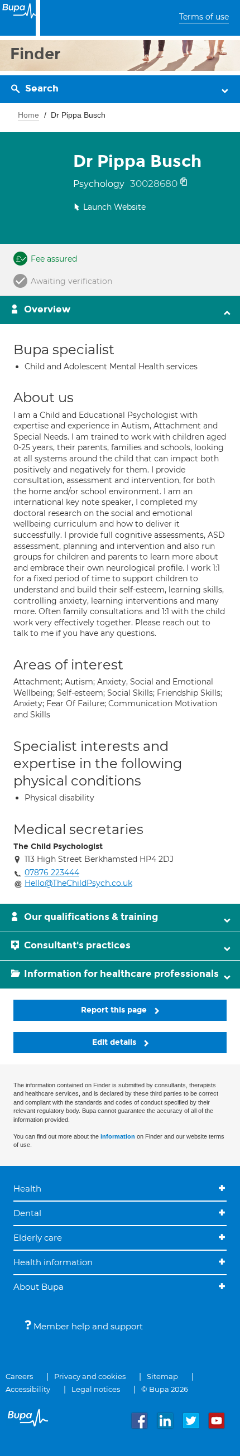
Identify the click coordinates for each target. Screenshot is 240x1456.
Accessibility (28, 1389)
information (117, 1136)
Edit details (115, 1042)
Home (28, 114)
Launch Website (114, 207)
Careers (19, 1376)
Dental (27, 1213)
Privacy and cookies (90, 1376)
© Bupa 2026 (164, 1389)
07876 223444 (52, 872)
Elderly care (37, 1237)
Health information (53, 1262)
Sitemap (162, 1376)
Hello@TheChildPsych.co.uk (78, 883)
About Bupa (38, 1286)
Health (27, 1188)
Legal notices (95, 1389)
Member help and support (87, 1326)
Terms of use (204, 17)
